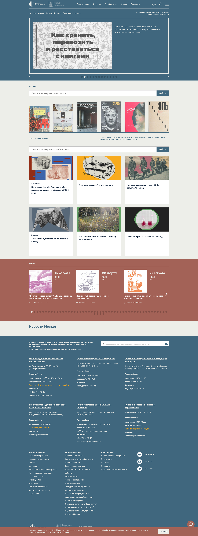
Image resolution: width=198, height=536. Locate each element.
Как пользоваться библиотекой (79, 459)
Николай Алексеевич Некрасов (42, 469)
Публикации (106, 459)
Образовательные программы (114, 469)
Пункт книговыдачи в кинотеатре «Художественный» (47, 406)
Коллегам (97, 4)
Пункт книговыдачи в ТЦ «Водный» (96, 358)
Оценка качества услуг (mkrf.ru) (79, 507)
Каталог (32, 13)
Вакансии (135, 4)
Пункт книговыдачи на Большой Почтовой (94, 406)
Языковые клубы (72, 483)
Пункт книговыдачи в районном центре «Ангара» (146, 360)
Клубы (49, 13)
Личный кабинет (72, 463)
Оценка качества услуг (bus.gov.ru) (80, 504)
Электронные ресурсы (75, 466)
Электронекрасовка (72, 13)
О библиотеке (111, 4)
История (33, 466)
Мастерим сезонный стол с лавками (96, 185)
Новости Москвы (72, 514)
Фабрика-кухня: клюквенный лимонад (145, 237)
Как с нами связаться (38, 487)
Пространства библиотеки (41, 473)
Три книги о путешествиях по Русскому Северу (49, 240)
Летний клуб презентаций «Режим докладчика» (92, 297)
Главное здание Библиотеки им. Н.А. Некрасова (46, 360)
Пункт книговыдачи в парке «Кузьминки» (140, 406)
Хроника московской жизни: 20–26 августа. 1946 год (143, 186)
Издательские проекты (39, 490)
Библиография (71, 476)
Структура (34, 494)
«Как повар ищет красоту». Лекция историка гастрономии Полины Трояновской (50, 297)
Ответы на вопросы (74, 500)
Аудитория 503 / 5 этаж (87, 303)
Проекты (57, 13)
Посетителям (83, 4)
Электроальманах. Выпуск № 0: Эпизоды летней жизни (98, 238)
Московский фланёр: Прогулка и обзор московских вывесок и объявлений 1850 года (50, 190)
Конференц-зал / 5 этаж (40, 303)
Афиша (41, 13)
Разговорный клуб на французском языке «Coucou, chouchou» (143, 297)
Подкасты (35, 183)
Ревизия (34, 235)
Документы (34, 483)
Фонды (32, 463)
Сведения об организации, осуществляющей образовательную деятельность (152, 13)
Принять (163, 532)
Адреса (124, 4)
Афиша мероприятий (74, 480)
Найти (162, 93)
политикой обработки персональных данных (49, 532)
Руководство (35, 480)
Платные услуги (36, 476)
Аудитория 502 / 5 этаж (134, 303)
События (105, 463)
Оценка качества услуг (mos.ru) (79, 511)
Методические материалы (113, 456)
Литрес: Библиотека (74, 456)
